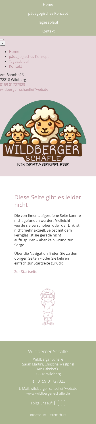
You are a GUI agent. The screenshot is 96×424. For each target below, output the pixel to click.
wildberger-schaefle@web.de (24, 89)
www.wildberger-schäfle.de (48, 393)
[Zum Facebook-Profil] (56, 403)
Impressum (38, 415)
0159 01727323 (12, 84)
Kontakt (48, 31)
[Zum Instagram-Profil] (63, 403)
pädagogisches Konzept (48, 13)
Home (48, 4)
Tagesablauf (48, 22)
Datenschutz (57, 415)
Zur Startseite (25, 271)
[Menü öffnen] (2, 39)
